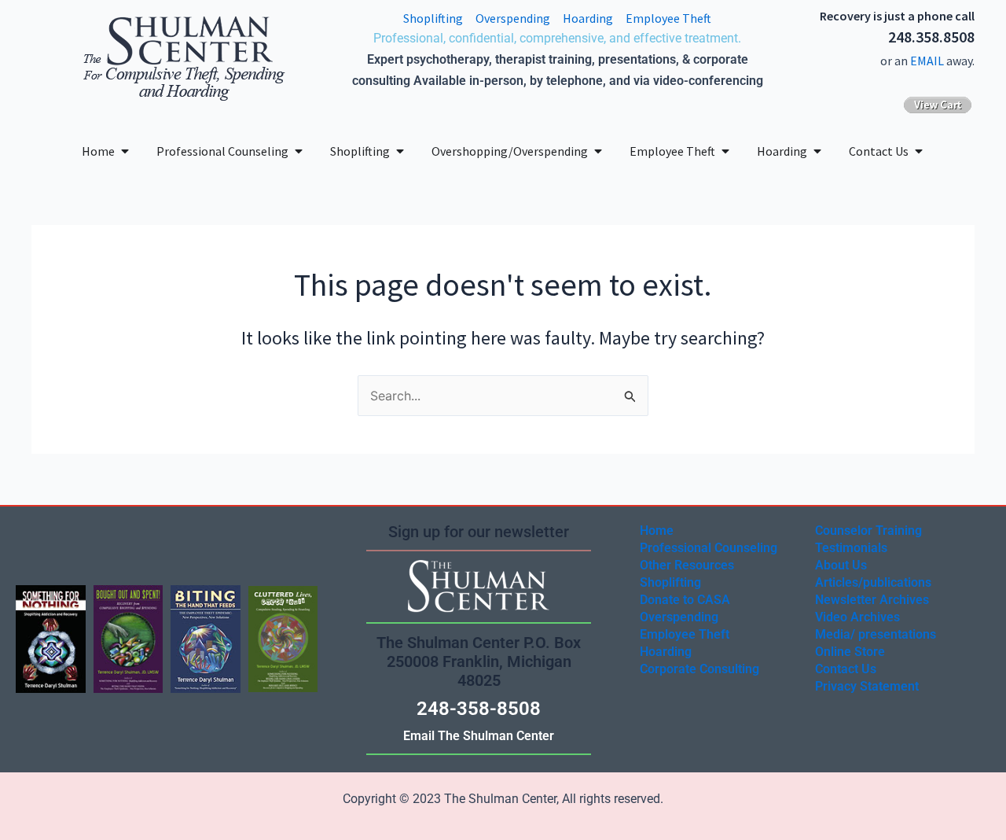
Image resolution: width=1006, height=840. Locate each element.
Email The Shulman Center (478, 735)
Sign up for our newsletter (478, 531)
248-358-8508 (479, 709)
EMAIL (927, 60)
